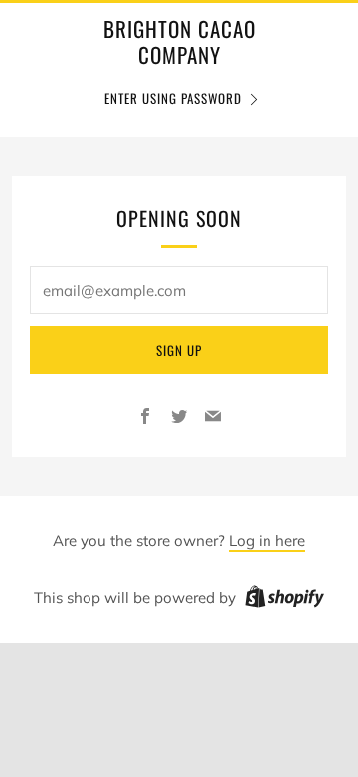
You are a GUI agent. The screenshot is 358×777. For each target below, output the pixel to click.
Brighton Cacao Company (179, 42)
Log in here (267, 540)
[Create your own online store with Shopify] (284, 600)
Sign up (179, 350)
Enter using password (173, 98)
